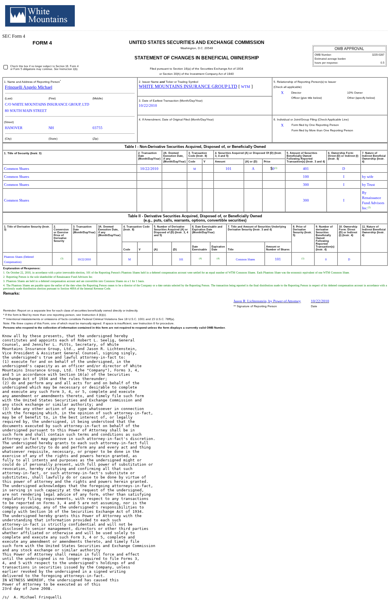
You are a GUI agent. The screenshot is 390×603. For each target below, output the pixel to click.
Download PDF (370, 13)
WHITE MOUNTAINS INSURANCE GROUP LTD (188, 86)
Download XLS (378, 13)
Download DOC (363, 13)
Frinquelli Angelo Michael (28, 87)
